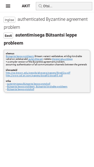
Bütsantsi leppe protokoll (20, 89)
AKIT (26, 6)
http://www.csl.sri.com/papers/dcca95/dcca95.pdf (34, 75)
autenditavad (35, 59)
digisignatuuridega (62, 59)
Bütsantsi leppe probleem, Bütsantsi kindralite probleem (37, 86)
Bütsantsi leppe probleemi (20, 56)
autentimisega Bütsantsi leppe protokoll (28, 83)
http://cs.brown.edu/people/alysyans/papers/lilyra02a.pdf (38, 72)
